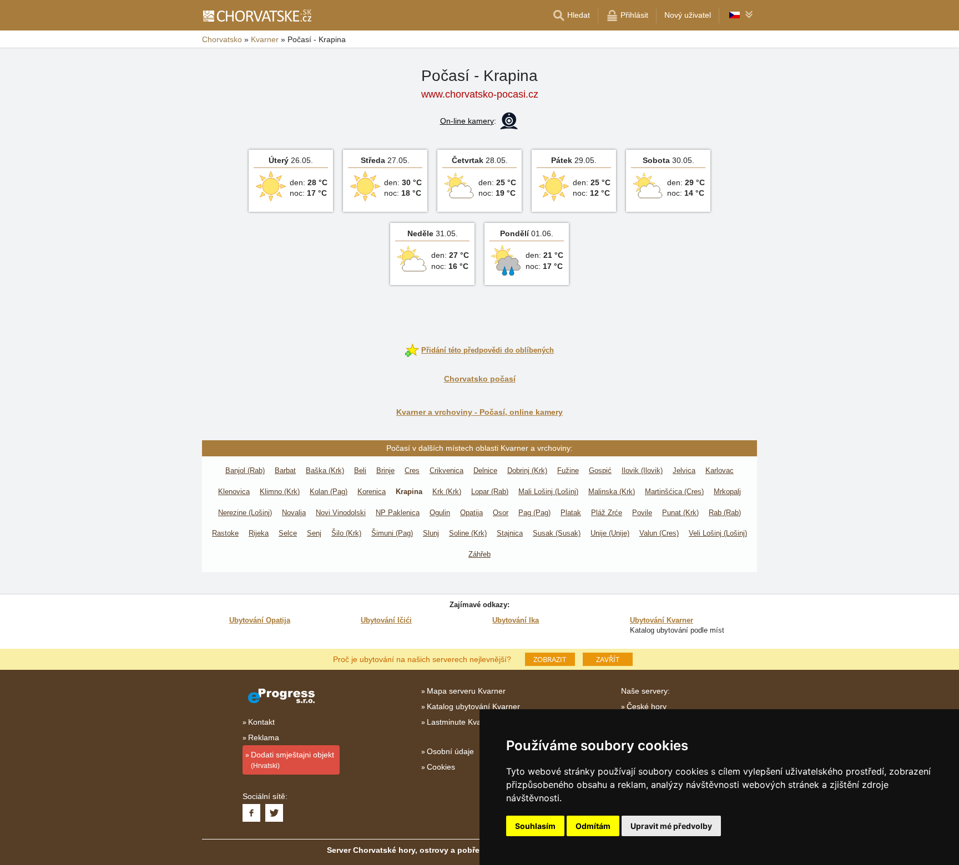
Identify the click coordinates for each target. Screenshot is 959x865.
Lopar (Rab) (489, 491)
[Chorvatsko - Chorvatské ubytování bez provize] (256, 15)
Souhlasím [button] (535, 826)
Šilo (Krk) (346, 533)
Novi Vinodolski (341, 512)
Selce (288, 533)
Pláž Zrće (606, 512)
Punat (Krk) (680, 512)
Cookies (441, 766)
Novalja (294, 512)
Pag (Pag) (534, 512)
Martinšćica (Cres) (674, 491)
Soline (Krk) (468, 533)
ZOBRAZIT (549, 659)
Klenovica (234, 491)
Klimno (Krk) (280, 491)
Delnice (485, 470)
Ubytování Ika (515, 620)
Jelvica (684, 470)
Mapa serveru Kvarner (466, 690)
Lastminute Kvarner (461, 722)
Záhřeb (479, 554)
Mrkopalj (727, 491)
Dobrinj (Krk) (527, 470)
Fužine (568, 470)
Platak (571, 512)
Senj (314, 533)
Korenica (371, 491)
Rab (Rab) (725, 512)
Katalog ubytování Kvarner (473, 706)
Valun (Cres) (659, 533)
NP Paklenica (398, 512)
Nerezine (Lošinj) (245, 512)
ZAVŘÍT (607, 659)
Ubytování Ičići (386, 620)
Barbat (285, 470)
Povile (642, 512)
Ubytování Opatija (259, 620)
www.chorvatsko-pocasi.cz (479, 94)
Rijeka (259, 533)
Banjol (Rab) (245, 470)
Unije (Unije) (609, 533)
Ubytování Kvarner (661, 620)
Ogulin (440, 512)
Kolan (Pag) (328, 491)
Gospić (600, 470)
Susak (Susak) (557, 533)
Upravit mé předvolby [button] (671, 826)
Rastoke (225, 533)
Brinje (385, 470)
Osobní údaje (450, 751)
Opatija (471, 512)
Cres (412, 470)
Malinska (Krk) (611, 491)
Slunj (431, 533)
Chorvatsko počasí (480, 378)
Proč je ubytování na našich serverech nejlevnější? (422, 659)
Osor (500, 512)
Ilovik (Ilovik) (642, 470)
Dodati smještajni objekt (292, 760)
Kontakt (261, 722)
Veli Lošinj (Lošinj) (718, 533)
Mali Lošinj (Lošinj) (548, 491)
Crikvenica (446, 470)
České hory (647, 706)
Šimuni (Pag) (392, 533)
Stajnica (510, 533)
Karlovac (719, 470)
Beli (360, 470)
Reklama (263, 737)
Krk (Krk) (446, 491)
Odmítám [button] (593, 826)
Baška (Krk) (325, 470)
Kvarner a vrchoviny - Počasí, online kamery (479, 412)
